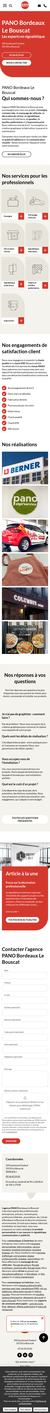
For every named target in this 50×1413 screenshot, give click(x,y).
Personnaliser (41, 1409)
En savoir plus (16, 154)
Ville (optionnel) (11, 1044)
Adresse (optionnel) (12, 1020)
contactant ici (11, 1132)
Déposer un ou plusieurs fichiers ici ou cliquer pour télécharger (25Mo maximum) (25, 1105)
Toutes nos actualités (22, 919)
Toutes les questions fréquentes (25, 819)
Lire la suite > (12, 911)
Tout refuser (25, 1409)
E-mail (7, 995)
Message (8, 1069)
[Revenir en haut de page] (43, 1337)
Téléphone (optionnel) (13, 1057)
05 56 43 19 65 (16, 55)
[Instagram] (30, 1355)
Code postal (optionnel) (14, 1032)
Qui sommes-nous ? (25, 1361)
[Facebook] (19, 1355)
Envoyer (11, 1141)
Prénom (7, 983)
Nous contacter (16, 62)
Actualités (25, 1366)
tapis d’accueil (9, 1300)
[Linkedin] (25, 1355)
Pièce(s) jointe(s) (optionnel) (16, 1091)
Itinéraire (10, 1171)
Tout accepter (10, 1409)
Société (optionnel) (12, 1007)
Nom (6, 970)
